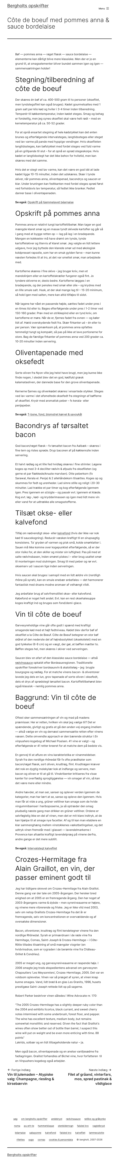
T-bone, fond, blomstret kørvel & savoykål (55, 414)
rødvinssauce (24, 662)
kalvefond (63, 533)
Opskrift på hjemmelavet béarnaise (51, 202)
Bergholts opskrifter (28, 5)
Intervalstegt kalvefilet (42, 848)
